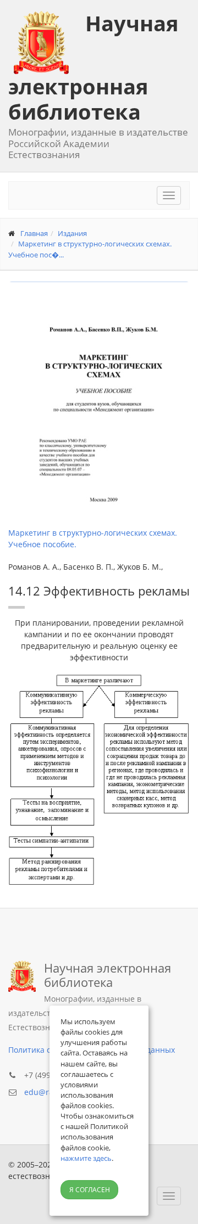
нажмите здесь (86, 1158)
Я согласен (89, 1189)
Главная (34, 233)
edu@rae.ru (46, 1092)
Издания (72, 233)
